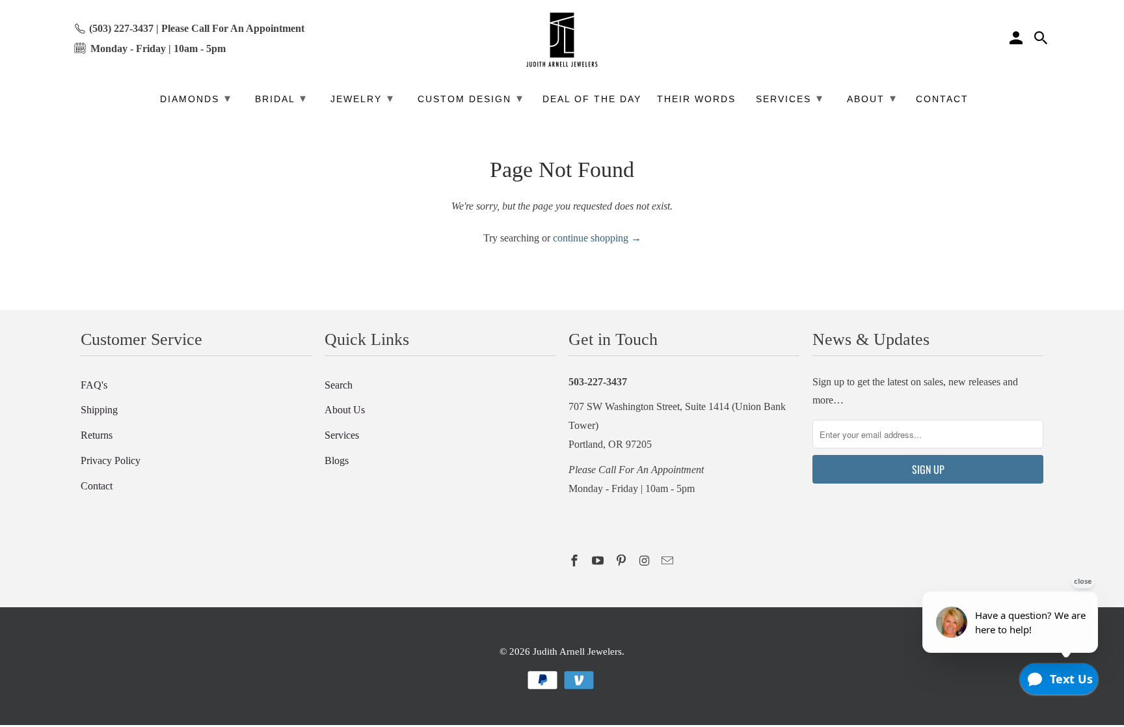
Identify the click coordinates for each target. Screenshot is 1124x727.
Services (342, 435)
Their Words (696, 99)
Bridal (281, 98)
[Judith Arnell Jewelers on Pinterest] (622, 561)
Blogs (337, 460)
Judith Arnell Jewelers (577, 651)
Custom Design (471, 98)
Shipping (99, 409)
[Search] (1042, 40)
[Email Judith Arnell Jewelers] (669, 561)
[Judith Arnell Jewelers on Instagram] (645, 561)
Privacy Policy (110, 460)
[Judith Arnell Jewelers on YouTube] (599, 561)
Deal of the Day (591, 99)
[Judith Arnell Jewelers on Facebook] (576, 561)
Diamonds (196, 98)
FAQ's (94, 385)
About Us (345, 409)
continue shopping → (597, 237)
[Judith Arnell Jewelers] (562, 40)
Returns (97, 435)
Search (339, 385)
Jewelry (362, 98)
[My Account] (1017, 40)
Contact (97, 485)
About (872, 98)
